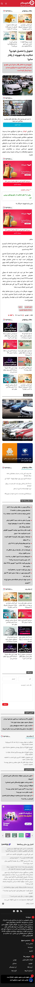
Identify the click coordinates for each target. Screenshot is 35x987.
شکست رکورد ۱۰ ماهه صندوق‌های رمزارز (21, 726)
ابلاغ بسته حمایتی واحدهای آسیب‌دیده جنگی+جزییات (17, 729)
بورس (15, 960)
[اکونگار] (21, 3)
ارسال (5, 704)
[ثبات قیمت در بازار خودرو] (17, 409)
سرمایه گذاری (17, 184)
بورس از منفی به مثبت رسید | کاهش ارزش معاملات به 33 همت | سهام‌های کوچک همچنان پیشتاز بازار (18, 523)
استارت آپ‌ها (29, 971)
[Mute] (7, 114)
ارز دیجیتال (13, 967)
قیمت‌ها (14, 971)
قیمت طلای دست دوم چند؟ (24, 792)
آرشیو (31, 951)
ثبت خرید (17, 125)
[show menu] (5, 4)
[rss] (21, 911)
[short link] (13, 315)
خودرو (31, 963)
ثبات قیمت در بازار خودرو (24, 416)
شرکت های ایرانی (28, 960)
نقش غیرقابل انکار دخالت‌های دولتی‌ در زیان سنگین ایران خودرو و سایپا (17, 460)
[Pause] (5, 114)
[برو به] (32, 975)
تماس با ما (29, 944)
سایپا (20, 307)
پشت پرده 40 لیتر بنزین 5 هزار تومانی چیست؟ (19, 789)
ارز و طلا (30, 967)
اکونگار (25, 131)
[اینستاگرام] (17, 911)
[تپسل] (4, 98)
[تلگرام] (14, 911)
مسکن (15, 963)
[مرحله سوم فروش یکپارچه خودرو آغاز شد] (17, 431)
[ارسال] (11, 315)
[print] (9, 315)
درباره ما (30, 947)
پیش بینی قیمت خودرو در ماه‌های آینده (19, 570)
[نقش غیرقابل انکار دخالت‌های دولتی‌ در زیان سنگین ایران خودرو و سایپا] (17, 453)
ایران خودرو (28, 307)
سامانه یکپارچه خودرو (26, 310)
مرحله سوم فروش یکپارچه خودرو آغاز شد (20, 438)
